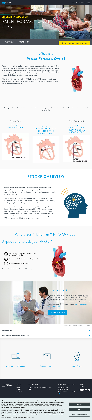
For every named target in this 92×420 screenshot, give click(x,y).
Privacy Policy (22, 417)
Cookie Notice (11, 417)
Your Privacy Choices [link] (66, 392)
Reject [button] (79, 409)
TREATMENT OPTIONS (57, 312)
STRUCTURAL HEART (79, 3)
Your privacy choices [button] (79, 414)
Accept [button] (79, 404)
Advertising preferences (63, 388)
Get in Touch (46, 366)
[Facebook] (80, 391)
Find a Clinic (77, 366)
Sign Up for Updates (15, 366)
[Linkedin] (89, 391)
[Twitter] (83, 391)
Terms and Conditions (67, 385)
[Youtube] (86, 391)
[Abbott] (6, 3)
